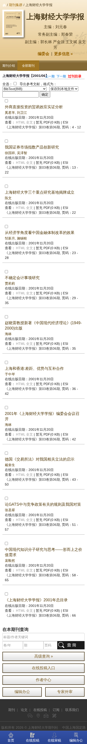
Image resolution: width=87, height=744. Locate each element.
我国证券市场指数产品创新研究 (32, 147)
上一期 (50, 76)
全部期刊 (28, 65)
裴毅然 (10, 560)
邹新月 (10, 238)
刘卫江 (22, 113)
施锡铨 (22, 238)
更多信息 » (63, 54)
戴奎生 (10, 465)
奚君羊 (10, 113)
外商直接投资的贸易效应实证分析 (34, 107)
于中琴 (10, 374)
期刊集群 (15, 5)
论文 (24, 710)
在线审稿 (54, 740)
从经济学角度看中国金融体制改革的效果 (39, 233)
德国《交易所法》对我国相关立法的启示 (39, 459)
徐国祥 (10, 153)
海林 (8, 334)
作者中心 (43, 680)
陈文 (8, 198)
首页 (10, 740)
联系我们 (72, 710)
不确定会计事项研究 (22, 278)
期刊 (11, 710)
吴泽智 (22, 153)
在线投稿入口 (43, 668)
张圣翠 (10, 510)
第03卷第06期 (32, 127)
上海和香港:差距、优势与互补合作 (34, 368)
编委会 (43, 54)
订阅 (56, 710)
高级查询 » (43, 656)
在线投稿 (40, 710)
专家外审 (64, 692)
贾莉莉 (10, 283)
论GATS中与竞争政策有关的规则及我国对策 (43, 504)
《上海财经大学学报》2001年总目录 (36, 600)
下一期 (61, 76)
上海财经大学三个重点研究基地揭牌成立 (39, 192)
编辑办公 (22, 692)
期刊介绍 (8, 65)
